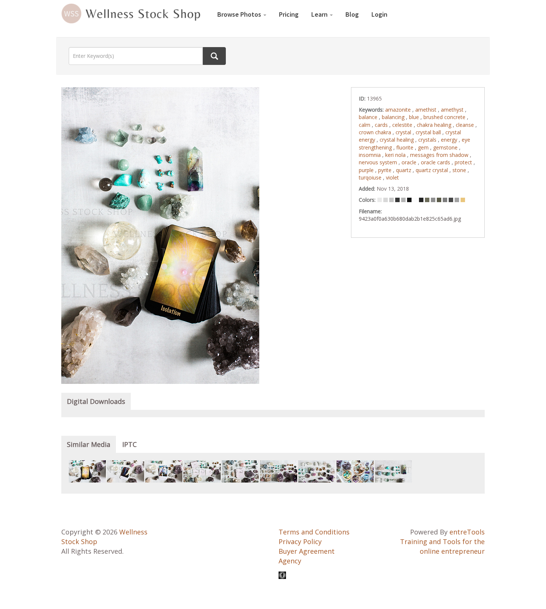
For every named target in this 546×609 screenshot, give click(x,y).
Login (379, 14)
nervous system (379, 162)
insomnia (370, 154)
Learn (320, 14)
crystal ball (429, 132)
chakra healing (435, 124)
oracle (410, 162)
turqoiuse (371, 177)
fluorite (405, 147)
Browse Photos (240, 14)
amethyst (453, 109)
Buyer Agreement (307, 551)
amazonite (398, 109)
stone (460, 170)
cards (382, 124)
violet (392, 177)
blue (414, 117)
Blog (352, 14)
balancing (394, 117)
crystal (404, 132)
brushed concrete (445, 117)
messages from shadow (440, 154)
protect (464, 162)
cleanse (465, 124)
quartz (404, 170)
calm (365, 124)
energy (450, 139)
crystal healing (397, 139)
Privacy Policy (300, 541)
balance (369, 117)
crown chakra (376, 132)
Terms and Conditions (314, 531)
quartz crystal (432, 170)
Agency (290, 560)
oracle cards (436, 162)
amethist (426, 109)
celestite (403, 124)
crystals (428, 139)
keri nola (396, 154)
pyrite (385, 170)
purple (367, 170)
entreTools (467, 531)
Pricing (289, 14)
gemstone (446, 147)
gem (424, 147)
